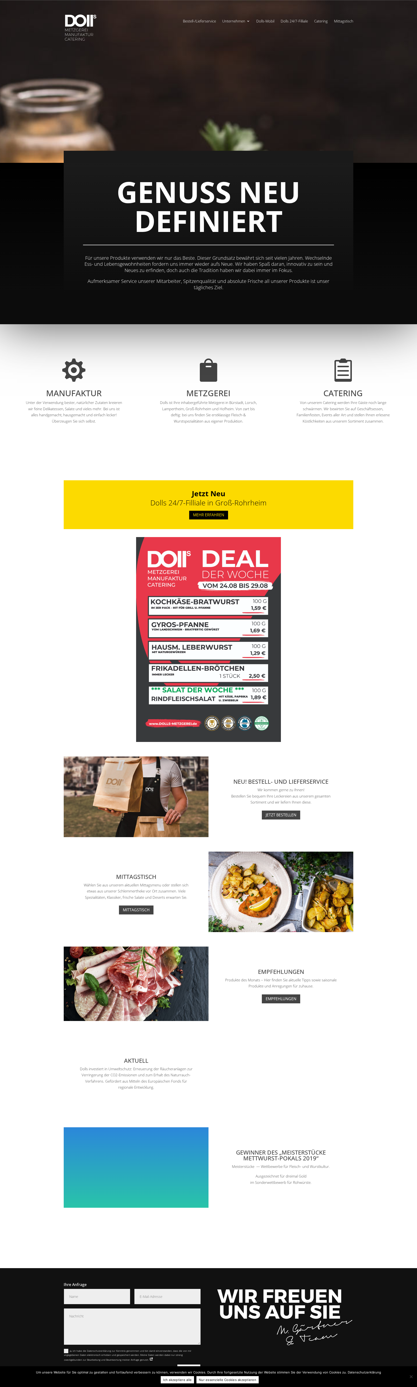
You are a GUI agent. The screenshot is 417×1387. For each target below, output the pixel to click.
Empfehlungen (281, 998)
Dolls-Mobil (265, 21)
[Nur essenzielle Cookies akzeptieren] (411, 1376)
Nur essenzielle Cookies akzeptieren (227, 1380)
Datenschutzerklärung (364, 1372)
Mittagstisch (343, 21)
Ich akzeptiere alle (177, 1380)
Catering (321, 21)
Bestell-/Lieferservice (199, 21)
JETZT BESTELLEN (281, 815)
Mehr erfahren (208, 514)
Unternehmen (233, 21)
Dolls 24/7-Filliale (294, 21)
